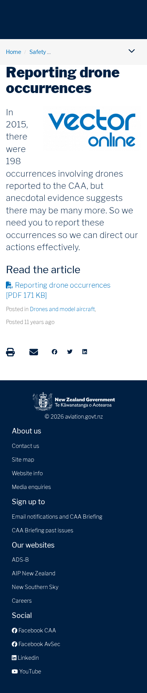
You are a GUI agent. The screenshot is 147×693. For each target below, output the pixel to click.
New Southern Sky (35, 587)
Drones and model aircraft (62, 309)
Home (13, 51)
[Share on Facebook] (54, 352)
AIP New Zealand (33, 573)
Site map (23, 459)
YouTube (29, 671)
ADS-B (20, 559)
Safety (37, 51)
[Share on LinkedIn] (84, 352)
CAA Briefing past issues (42, 530)
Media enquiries (31, 486)
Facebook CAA (36, 630)
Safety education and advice (89, 51)
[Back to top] (125, 671)
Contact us (25, 445)
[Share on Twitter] (70, 352)
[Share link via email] (33, 352)
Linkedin (27, 657)
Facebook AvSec (38, 644)
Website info (27, 473)
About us (26, 431)
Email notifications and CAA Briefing (57, 516)
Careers (22, 600)
